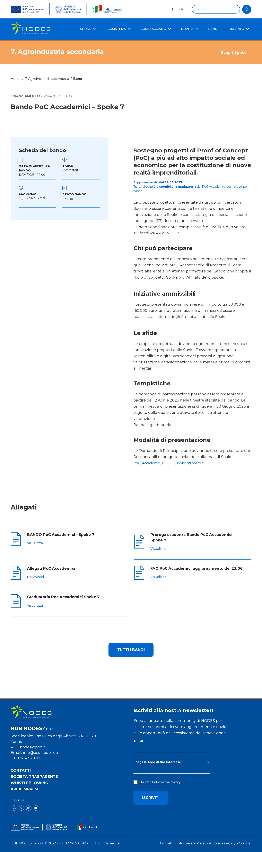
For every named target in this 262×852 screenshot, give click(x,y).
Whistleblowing (29, 783)
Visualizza (35, 543)
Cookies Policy (224, 843)
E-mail (138, 741)
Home (16, 79)
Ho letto (160, 782)
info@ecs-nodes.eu (40, 752)
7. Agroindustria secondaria (47, 79)
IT (173, 9)
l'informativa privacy (166, 782)
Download (35, 577)
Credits (244, 843)
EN (181, 9)
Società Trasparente (34, 776)
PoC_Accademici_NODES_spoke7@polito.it (168, 463)
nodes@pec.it (32, 747)
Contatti (21, 770)
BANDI (213, 29)
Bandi (78, 79)
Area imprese (25, 789)
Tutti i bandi (131, 650)
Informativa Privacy (192, 843)
